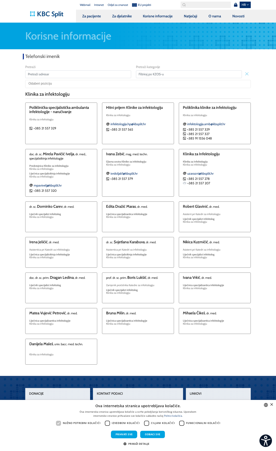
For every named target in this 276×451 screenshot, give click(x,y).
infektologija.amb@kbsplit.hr (206, 124)
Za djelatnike (122, 16)
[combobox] (138, 84)
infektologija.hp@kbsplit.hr (128, 124)
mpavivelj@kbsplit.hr (48, 185)
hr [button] (244, 5)
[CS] (265, 440)
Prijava (236, 5)
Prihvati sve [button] (124, 434)
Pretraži (30, 67)
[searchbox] (139, 84)
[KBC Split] (48, 14)
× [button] (271, 404)
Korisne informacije (158, 16)
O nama (215, 16)
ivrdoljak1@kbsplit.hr (124, 173)
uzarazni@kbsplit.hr (200, 173)
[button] (137, 443)
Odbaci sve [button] (152, 434)
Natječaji (190, 16)
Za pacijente (91, 16)
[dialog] (138, 425)
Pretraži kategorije (148, 67)
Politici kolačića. (173, 415)
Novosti (238, 16)
